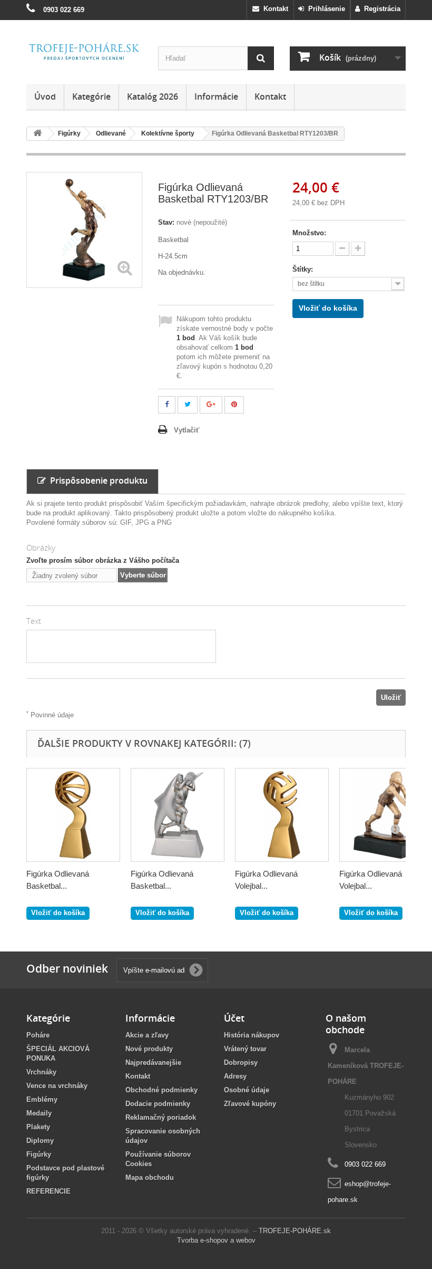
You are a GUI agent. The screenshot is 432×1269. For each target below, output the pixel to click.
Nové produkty (149, 1049)
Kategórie (91, 96)
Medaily (39, 1113)
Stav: (166, 222)
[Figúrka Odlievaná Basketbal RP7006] (177, 815)
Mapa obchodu (149, 1177)
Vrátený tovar (245, 1049)
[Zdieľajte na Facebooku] (166, 405)
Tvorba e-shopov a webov (216, 1240)
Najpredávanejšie (153, 1062)
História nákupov (251, 1035)
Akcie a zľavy (147, 1035)
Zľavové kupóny (250, 1104)
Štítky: (303, 269)
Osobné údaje (246, 1090)
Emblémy (41, 1099)
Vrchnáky (41, 1072)
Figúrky (38, 1154)
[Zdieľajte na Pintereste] (234, 405)
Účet (234, 1018)
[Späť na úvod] (37, 133)
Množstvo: (309, 233)
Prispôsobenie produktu (97, 480)
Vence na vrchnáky (56, 1086)
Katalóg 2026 (152, 96)
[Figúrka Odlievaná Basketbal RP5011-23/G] (73, 815)
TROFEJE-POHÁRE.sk (295, 1231)
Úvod (45, 96)
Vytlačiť (186, 430)
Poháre (38, 1035)
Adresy (235, 1076)
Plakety (38, 1127)
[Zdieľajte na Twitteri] (188, 405)
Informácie (216, 96)
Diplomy (40, 1141)
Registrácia (380, 9)
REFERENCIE (48, 1191)
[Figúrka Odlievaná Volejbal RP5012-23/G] (282, 815)
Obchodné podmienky (161, 1090)
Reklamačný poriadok (160, 1117)
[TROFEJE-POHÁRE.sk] (84, 51)
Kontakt (273, 9)
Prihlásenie (324, 9)
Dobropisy (241, 1062)
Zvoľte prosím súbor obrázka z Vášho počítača (102, 560)
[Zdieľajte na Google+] (211, 405)
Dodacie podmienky (157, 1104)
